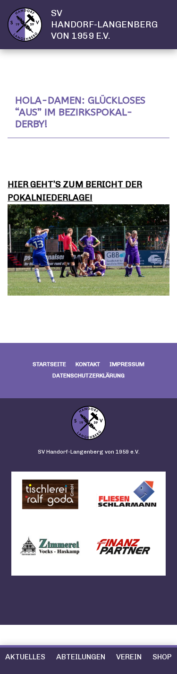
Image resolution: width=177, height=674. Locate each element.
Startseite (49, 364)
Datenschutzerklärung (88, 375)
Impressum (127, 364)
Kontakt (88, 364)
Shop (162, 656)
